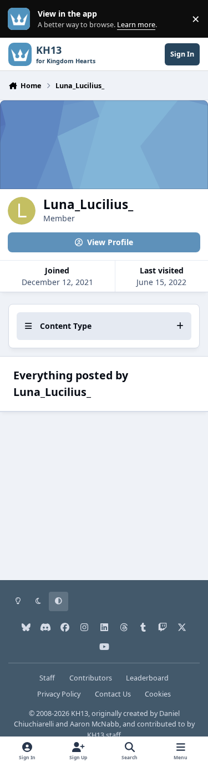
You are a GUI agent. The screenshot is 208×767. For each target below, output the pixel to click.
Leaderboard (147, 678)
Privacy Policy (58, 694)
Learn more (21, 19)
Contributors (90, 678)
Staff (47, 678)
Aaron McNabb (94, 724)
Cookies (158, 694)
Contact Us (113, 694)
